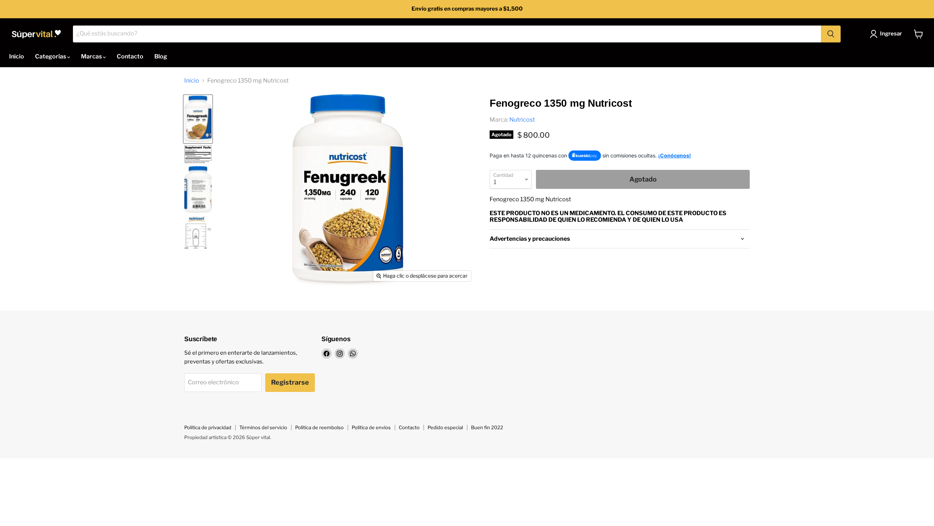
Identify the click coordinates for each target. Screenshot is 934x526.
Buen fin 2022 (487, 427)
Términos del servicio (263, 427)
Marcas (92, 56)
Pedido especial (445, 427)
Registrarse (290, 382)
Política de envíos (371, 427)
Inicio (16, 56)
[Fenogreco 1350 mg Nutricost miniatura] (198, 154)
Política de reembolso (319, 427)
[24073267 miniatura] (198, 119)
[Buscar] (831, 34)
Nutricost (522, 119)
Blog (160, 56)
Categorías (51, 56)
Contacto (130, 56)
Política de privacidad (207, 427)
